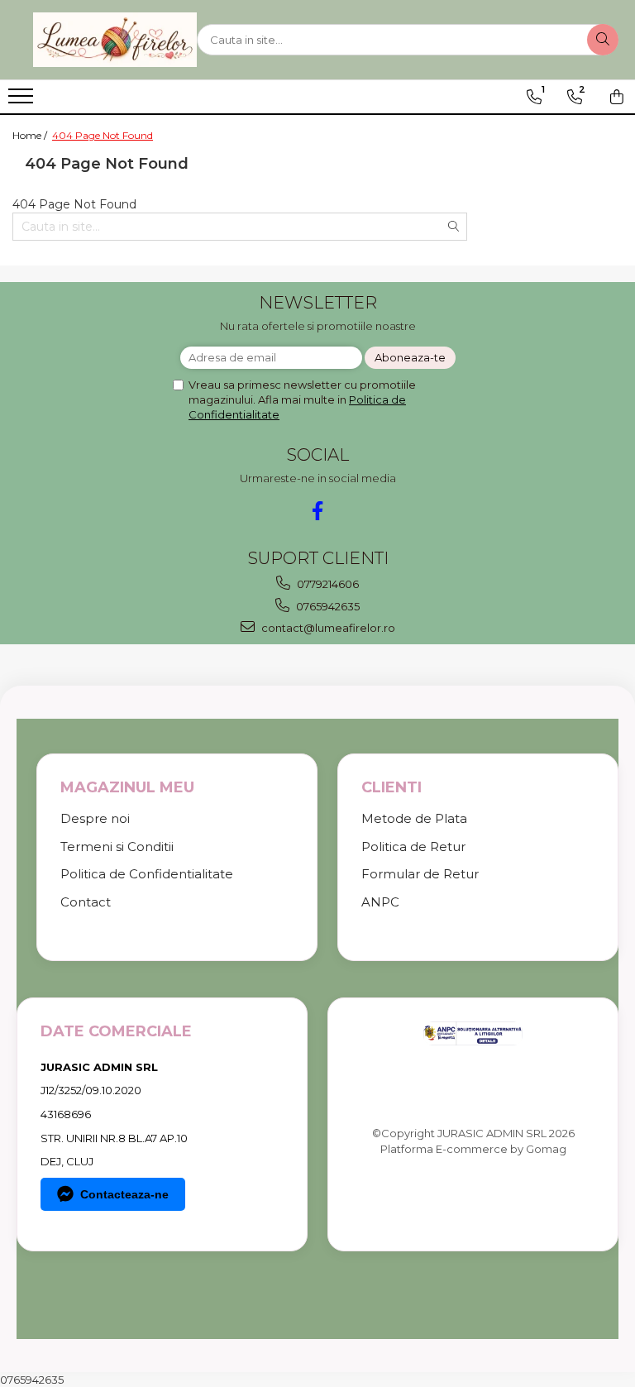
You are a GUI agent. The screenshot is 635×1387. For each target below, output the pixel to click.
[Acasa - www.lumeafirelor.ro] (115, 39)
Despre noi (95, 818)
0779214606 (326, 584)
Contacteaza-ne (124, 1194)
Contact (85, 902)
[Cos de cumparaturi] (617, 96)
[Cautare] (602, 39)
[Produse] (22, 100)
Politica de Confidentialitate (146, 874)
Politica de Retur (413, 846)
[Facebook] (317, 510)
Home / (31, 135)
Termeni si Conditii (117, 846)
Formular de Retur (420, 874)
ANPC (380, 902)
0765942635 (327, 606)
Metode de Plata (414, 818)
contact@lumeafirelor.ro (327, 627)
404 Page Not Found (102, 135)
